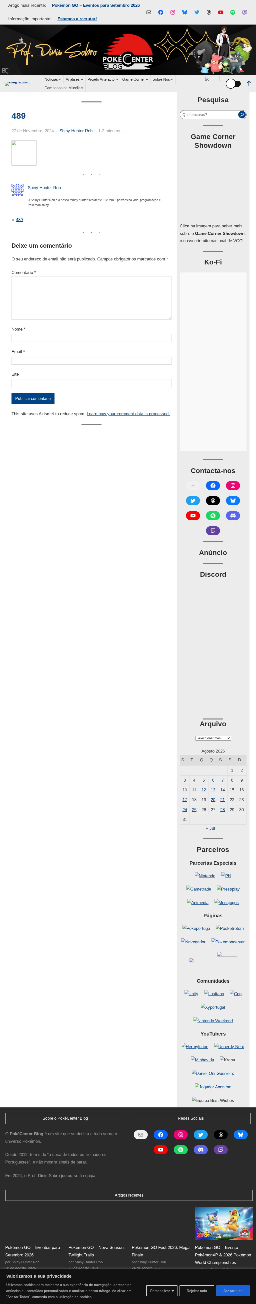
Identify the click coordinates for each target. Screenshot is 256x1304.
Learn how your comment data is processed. (128, 413)
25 (194, 809)
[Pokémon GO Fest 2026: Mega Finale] (161, 1223)
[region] (128, 1286)
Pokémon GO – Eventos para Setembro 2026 (96, 5)
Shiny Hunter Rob (76, 130)
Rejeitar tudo (197, 1291)
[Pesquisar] (242, 114)
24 (184, 809)
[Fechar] (251, 1273)
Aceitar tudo (233, 1291)
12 (204, 790)
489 (19, 219)
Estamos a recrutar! (77, 19)
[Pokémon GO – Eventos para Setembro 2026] (34, 1223)
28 (222, 809)
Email (18, 351)
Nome (19, 329)
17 (184, 799)
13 (213, 790)
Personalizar (160, 1291)
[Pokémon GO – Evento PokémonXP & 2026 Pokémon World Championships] (224, 1223)
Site (15, 374)
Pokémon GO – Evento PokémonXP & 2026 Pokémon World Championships (223, 1255)
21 (222, 799)
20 (213, 799)
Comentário (24, 272)
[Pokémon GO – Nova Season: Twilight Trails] (97, 1223)
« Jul (210, 828)
